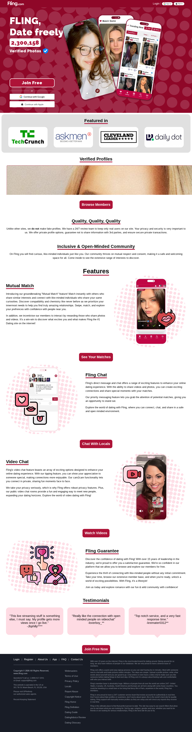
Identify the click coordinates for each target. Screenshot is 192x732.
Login (156, 3)
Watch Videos (96, 533)
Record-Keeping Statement (25, 699)
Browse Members (96, 205)
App (54, 659)
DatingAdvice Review (75, 717)
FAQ (64, 659)
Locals (68, 686)
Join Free (32, 82)
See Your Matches (96, 357)
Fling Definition (72, 707)
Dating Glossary (73, 722)
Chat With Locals (96, 444)
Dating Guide (71, 712)
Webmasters (71, 671)
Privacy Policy (72, 681)
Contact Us (77, 659)
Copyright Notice (73, 696)
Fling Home (70, 702)
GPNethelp (27, 691)
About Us (43, 659)
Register (28, 659)
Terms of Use (71, 676)
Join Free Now (96, 649)
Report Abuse (71, 691)
